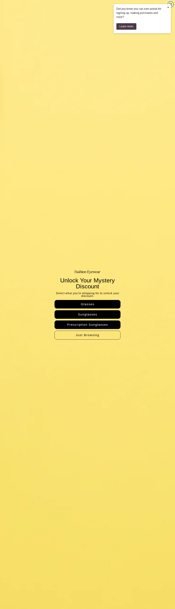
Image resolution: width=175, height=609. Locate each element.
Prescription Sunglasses (87, 324)
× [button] (168, 7)
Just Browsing (87, 335)
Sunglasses (87, 314)
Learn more (126, 26)
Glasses (87, 304)
